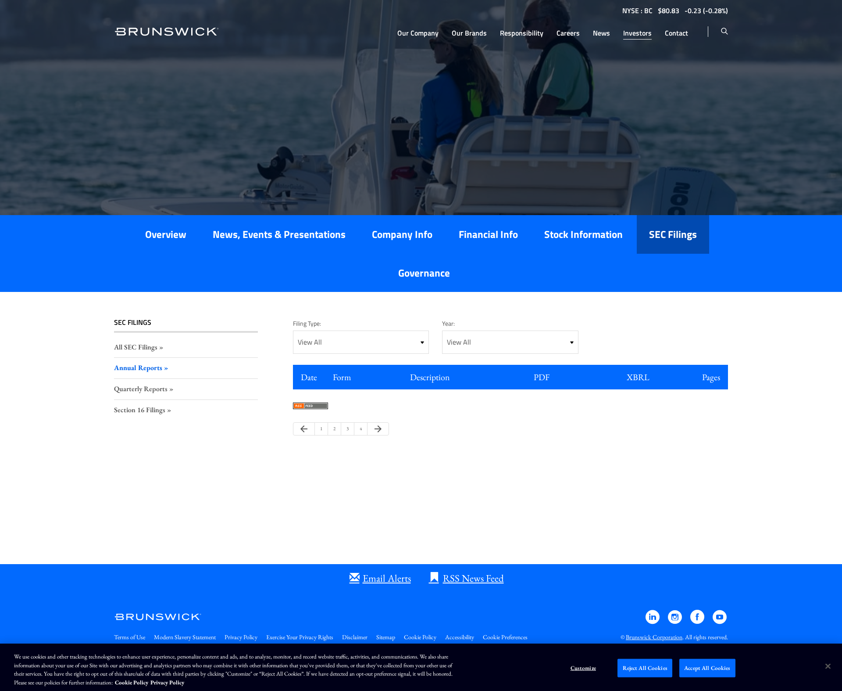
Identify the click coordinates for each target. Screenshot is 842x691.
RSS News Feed (473, 578)
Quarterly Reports (141, 388)
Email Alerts (387, 578)
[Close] (828, 666)
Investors (637, 33)
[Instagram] (676, 621)
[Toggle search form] (724, 31)
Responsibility (521, 33)
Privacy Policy (241, 637)
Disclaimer (354, 637)
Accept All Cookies (707, 668)
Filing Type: (307, 323)
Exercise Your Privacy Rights (299, 637)
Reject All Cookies (645, 668)
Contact (676, 33)
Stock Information (583, 234)
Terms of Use (129, 637)
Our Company (418, 33)
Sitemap (385, 637)
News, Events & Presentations (279, 234)
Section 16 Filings (139, 409)
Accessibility (459, 637)
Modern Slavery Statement (185, 637)
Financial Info (488, 234)
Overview (165, 234)
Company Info (402, 234)
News (601, 33)
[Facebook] (698, 621)
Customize (583, 668)
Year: (448, 323)
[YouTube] (719, 621)
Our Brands (469, 33)
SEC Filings (673, 234)
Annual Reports (138, 367)
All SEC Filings (135, 347)
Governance (424, 273)
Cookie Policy (420, 637)
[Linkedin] (653, 621)
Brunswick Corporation (654, 637)
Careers (568, 33)
